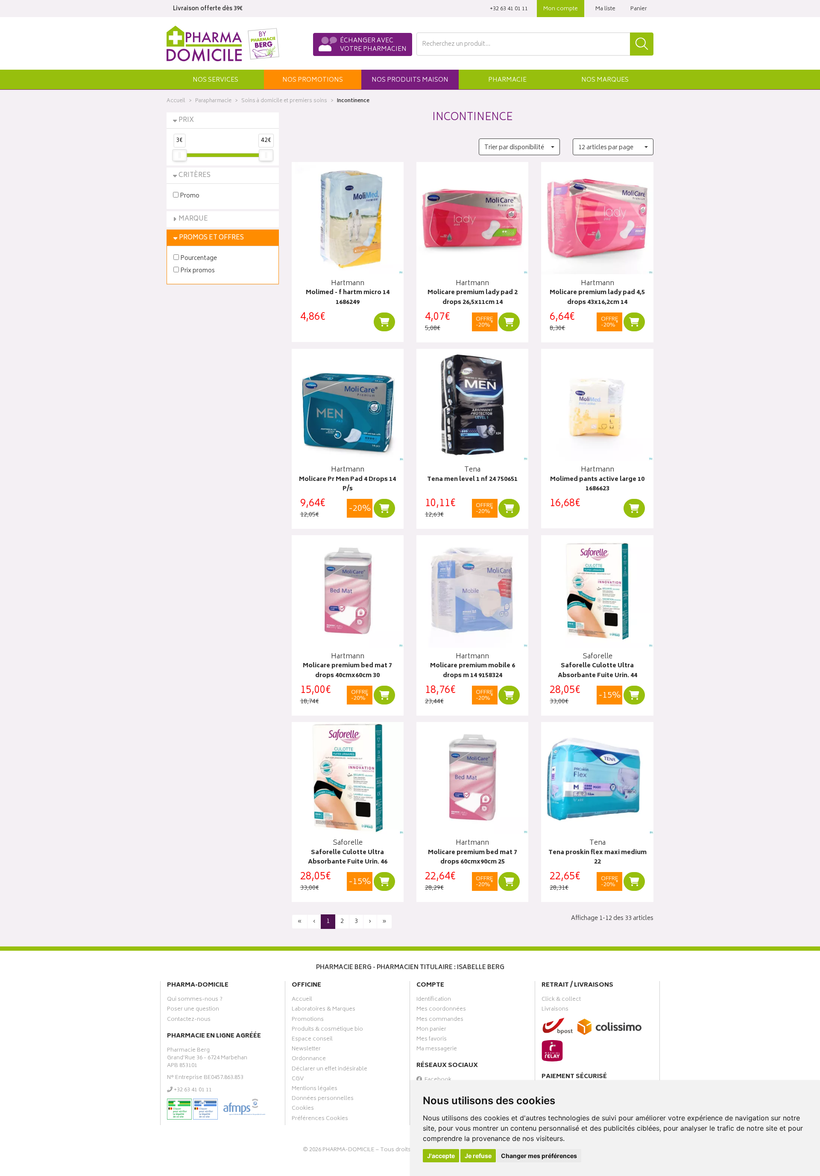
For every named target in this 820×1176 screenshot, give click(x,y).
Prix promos (197, 270)
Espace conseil (312, 1040)
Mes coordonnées (441, 1010)
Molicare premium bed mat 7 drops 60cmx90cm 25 (472, 857)
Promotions (308, 1020)
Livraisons (555, 1010)
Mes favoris (431, 1040)
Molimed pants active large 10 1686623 (597, 484)
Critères (195, 175)
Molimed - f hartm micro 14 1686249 (348, 297)
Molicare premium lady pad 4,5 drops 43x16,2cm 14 (597, 297)
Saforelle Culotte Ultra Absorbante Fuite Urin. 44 (597, 671)
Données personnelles (323, 1099)
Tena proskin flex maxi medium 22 (597, 857)
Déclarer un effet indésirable (329, 1070)
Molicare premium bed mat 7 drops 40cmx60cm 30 (347, 671)
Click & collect (561, 1000)
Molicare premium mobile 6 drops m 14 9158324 (472, 671)
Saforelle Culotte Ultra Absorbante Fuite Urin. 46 (347, 857)
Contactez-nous (189, 1020)
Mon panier (431, 1030)
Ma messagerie (436, 1050)
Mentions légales (314, 1089)
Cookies (303, 1109)
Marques (605, 80)
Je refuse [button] (478, 1155)
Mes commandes (439, 1020)
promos (312, 80)
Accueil (176, 101)
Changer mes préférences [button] (539, 1155)
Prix (186, 120)
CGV (298, 1080)
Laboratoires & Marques (323, 1010)
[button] (215, 79)
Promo (189, 195)
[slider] (179, 155)
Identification (433, 1000)
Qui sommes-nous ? (195, 1000)
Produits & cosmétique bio (327, 1030)
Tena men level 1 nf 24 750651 (472, 480)
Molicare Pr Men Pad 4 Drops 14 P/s (347, 484)
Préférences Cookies (320, 1119)
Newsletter (306, 1050)
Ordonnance (309, 1059)
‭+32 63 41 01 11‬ (509, 9)
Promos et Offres (211, 238)
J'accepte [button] (441, 1155)
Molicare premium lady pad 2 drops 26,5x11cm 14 (473, 297)
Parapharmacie (213, 101)
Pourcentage (198, 258)
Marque (193, 219)
